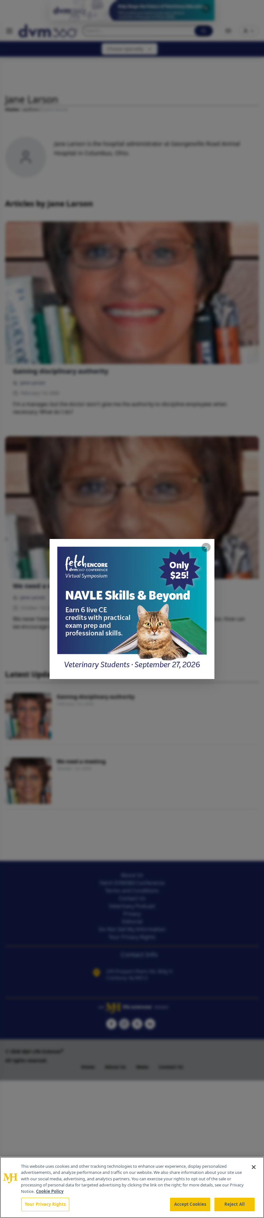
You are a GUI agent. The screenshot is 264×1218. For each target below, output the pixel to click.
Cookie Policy (49, 1191)
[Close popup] (206, 547)
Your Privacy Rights (45, 1204)
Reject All (234, 1204)
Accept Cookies (190, 1204)
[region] (132, 1187)
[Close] (254, 1167)
